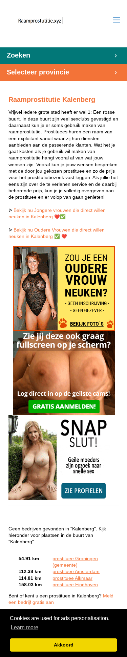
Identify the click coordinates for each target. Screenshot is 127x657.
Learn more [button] (24, 627)
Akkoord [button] (63, 645)
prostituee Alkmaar (72, 578)
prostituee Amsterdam (76, 571)
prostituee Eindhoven (75, 584)
